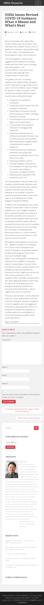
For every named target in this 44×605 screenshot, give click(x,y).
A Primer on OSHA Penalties (16, 554)
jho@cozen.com (28, 522)
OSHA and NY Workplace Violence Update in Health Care (21, 566)
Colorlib (32, 600)
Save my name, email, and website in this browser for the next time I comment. (21, 395)
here (35, 55)
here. (29, 519)
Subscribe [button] (10, 447)
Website (5, 383)
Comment (6, 340)
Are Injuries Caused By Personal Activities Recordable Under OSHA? (21, 548)
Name (5, 367)
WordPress (23, 602)
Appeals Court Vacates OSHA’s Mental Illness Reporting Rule (19, 541)
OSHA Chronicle (13, 2)
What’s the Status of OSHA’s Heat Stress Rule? (20, 559)
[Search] (36, 428)
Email (4, 375)
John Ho (24, 32)
